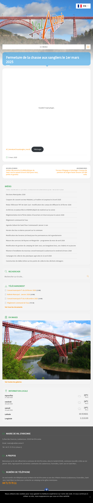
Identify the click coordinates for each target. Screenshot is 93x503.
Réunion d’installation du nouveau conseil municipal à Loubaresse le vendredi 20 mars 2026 (39, 248)
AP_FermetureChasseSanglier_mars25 (18, 149)
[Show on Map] (88, 46)
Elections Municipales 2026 (15, 192)
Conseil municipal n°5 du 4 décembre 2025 (22, 298)
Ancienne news (82, 168)
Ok (47, 499)
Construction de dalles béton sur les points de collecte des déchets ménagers (34, 258)
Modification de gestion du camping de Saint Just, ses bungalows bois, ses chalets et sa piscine (41, 243)
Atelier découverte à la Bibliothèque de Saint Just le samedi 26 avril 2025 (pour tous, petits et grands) (22, 172)
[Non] (90, 497)
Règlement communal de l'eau (18, 303)
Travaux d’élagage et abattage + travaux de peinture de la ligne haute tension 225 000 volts (71, 172)
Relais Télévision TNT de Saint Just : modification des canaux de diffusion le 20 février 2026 (38, 202)
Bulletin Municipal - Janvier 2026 (18, 294)
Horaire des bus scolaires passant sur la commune (24, 228)
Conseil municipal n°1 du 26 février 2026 (21, 290)
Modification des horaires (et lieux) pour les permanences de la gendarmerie (34, 233)
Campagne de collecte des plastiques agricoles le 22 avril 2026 (29, 253)
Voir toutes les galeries (13, 382)
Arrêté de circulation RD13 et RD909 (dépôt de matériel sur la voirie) (30, 207)
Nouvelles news (11, 168)
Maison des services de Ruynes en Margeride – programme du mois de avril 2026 (35, 238)
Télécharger (37, 149)
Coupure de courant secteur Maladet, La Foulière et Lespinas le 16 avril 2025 (33, 197)
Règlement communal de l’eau (17, 218)
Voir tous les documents (13, 307)
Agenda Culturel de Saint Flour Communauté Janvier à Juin (27, 223)
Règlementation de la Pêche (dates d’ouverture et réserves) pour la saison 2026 (35, 212)
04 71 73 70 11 (9, 483)
